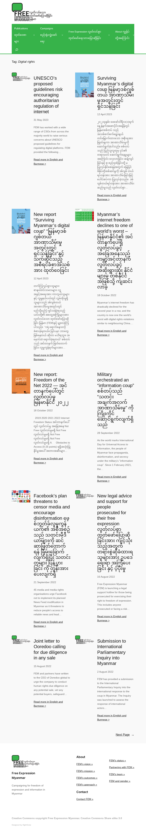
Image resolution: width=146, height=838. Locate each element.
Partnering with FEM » (121, 767)
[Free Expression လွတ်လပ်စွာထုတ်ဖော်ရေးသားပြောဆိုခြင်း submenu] (109, 35)
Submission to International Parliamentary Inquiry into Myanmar (111, 652)
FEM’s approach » (86, 784)
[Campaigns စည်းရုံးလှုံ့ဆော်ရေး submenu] (62, 35)
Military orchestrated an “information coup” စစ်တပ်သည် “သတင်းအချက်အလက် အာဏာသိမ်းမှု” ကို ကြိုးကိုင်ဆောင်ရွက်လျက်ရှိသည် (115, 399)
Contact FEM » (84, 799)
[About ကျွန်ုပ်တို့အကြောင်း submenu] (133, 35)
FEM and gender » (119, 781)
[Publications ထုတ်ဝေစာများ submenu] (34, 35)
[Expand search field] (17, 50)
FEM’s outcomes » (86, 777)
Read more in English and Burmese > (48, 161)
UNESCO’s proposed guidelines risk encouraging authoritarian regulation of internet (48, 94)
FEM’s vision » (84, 764)
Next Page (125, 734)
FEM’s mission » (85, 771)
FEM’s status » (117, 760)
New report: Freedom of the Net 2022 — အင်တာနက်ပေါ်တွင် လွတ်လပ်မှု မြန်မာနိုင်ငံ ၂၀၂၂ (51, 388)
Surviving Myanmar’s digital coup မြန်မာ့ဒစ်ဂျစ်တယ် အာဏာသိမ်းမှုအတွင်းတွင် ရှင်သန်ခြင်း (115, 92)
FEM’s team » (117, 774)
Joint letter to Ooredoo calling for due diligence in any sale (50, 649)
